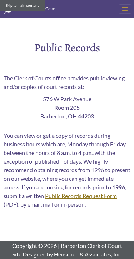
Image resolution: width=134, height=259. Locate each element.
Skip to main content (22, 5)
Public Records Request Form (81, 195)
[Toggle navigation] (125, 9)
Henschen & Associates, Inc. (88, 254)
